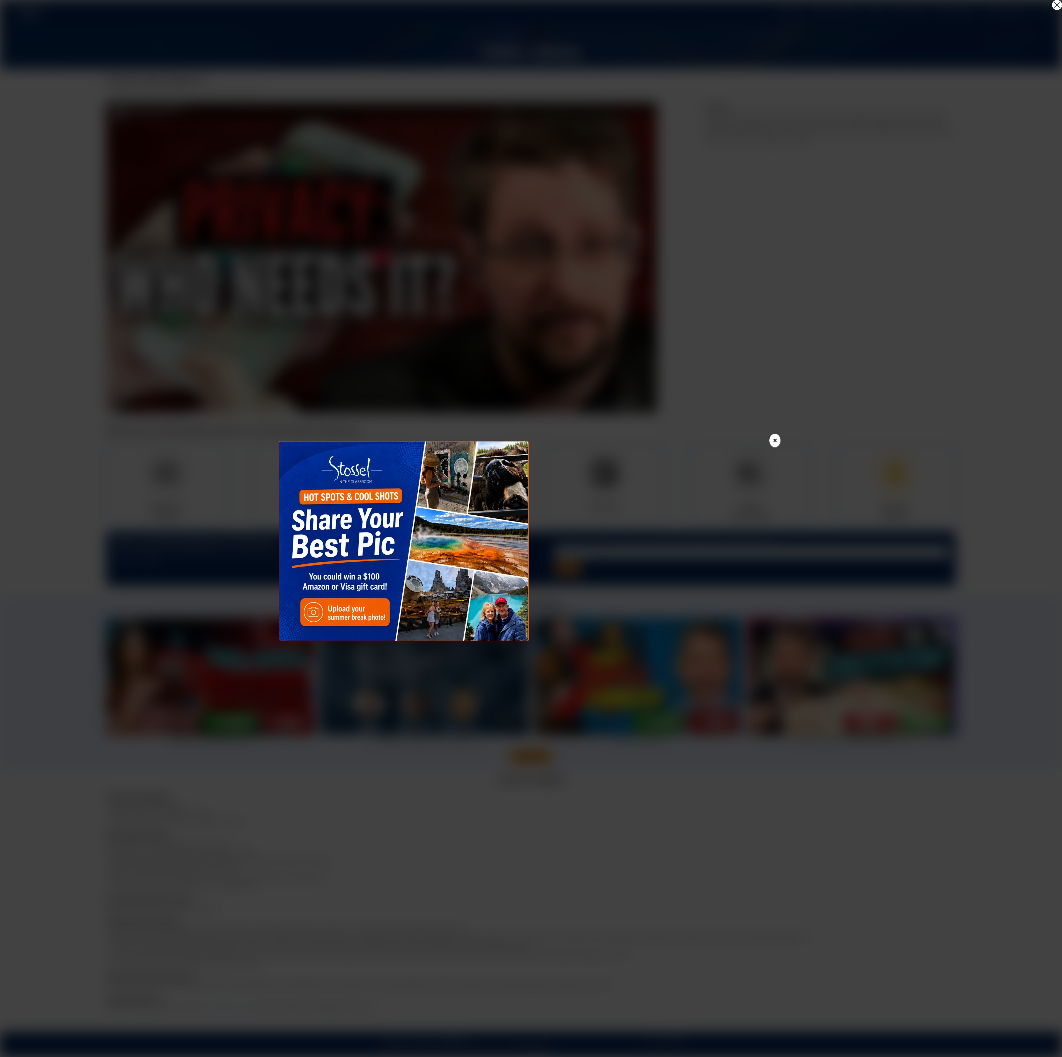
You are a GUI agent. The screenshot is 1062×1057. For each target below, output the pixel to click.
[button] (1057, 5)
